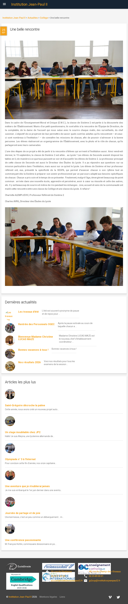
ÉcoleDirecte (24, 566)
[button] (4, 4)
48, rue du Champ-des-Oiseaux (105, 571)
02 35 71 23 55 (58, 576)
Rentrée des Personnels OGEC (36, 324)
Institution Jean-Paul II (20, 597)
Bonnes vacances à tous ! (33, 349)
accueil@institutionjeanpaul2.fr (67, 580)
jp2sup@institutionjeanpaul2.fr (104, 580)
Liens (62, 597)
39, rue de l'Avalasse (61, 571)
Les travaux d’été (28, 311)
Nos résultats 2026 (29, 362)
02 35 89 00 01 (96, 576)
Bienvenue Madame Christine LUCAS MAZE (35, 338)
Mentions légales (48, 597)
